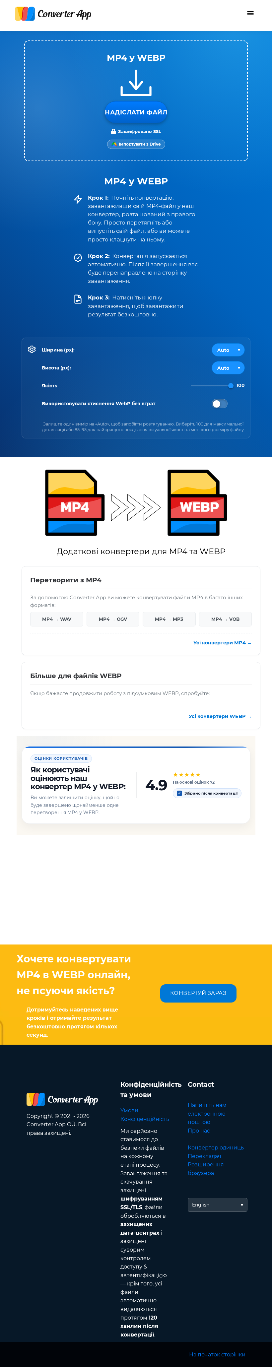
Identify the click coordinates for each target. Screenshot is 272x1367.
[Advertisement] (136, 891)
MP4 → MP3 (169, 618)
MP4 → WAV (56, 618)
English (200, 1205)
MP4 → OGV (113, 618)
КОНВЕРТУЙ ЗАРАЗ (198, 993)
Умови (129, 1110)
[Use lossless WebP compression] (220, 403)
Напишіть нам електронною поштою (207, 1113)
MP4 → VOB (225, 618)
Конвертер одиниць (216, 1147)
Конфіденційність (144, 1119)
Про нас (199, 1131)
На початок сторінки (217, 1354)
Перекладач (204, 1156)
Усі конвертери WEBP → (220, 716)
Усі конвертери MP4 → (222, 642)
